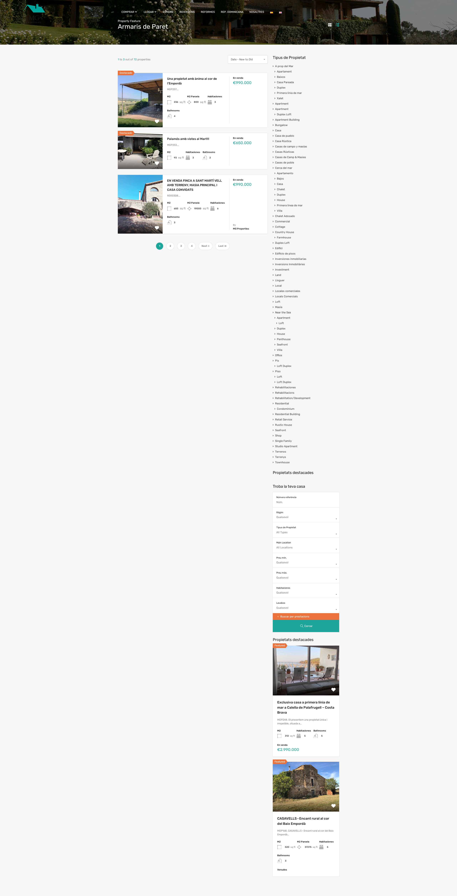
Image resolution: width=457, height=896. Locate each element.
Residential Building (287, 414)
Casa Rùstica (283, 141)
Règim (279, 512)
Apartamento (285, 173)
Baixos (281, 77)
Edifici (279, 248)
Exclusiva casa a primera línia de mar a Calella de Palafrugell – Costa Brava (305, 707)
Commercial (282, 221)
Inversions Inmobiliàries (290, 264)
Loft (277, 301)
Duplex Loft (284, 114)
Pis (277, 360)
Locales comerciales (287, 291)
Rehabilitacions (284, 392)
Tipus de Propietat (286, 527)
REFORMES (208, 12)
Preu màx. (281, 572)
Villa (279, 210)
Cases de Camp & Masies (290, 157)
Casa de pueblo (284, 135)
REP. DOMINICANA (232, 12)
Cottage (280, 226)
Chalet (281, 189)
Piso (278, 371)
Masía (278, 307)
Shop (278, 435)
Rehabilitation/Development (292, 398)
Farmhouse (284, 237)
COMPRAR (127, 12)
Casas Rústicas (284, 151)
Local (278, 285)
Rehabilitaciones (285, 387)
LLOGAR (149, 12)
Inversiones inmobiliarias (290, 259)
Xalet (280, 98)
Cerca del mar (283, 168)
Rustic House (283, 424)
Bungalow (281, 125)
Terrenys (280, 457)
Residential (282, 403)
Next (204, 246)
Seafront (282, 344)
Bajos (280, 178)
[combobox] (247, 59)
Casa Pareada (285, 82)
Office (278, 355)
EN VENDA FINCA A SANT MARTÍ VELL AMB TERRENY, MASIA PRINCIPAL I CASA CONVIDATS (194, 185)
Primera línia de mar (289, 93)
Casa (278, 130)
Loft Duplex (284, 366)
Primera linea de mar (290, 205)
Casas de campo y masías (291, 146)
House (281, 200)
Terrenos (280, 451)
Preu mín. (281, 557)
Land (278, 275)
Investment (282, 269)
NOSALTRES (256, 12)
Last (221, 246)
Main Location (283, 542)
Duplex (281, 87)
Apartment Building (287, 119)
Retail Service (283, 419)
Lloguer (280, 280)
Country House (284, 232)
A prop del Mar (284, 66)
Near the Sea (283, 312)
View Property (306, 685)
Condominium (285, 408)
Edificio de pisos (285, 253)
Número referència (286, 497)
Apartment (281, 103)
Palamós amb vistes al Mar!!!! (188, 139)
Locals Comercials (286, 296)
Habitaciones (283, 588)
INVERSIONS (187, 12)
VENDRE (168, 12)
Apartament (284, 71)
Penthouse (283, 339)
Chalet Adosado (285, 216)
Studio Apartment (286, 446)
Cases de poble (284, 162)
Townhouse (282, 462)
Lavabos (280, 603)
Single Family (283, 441)
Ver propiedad (140, 116)
